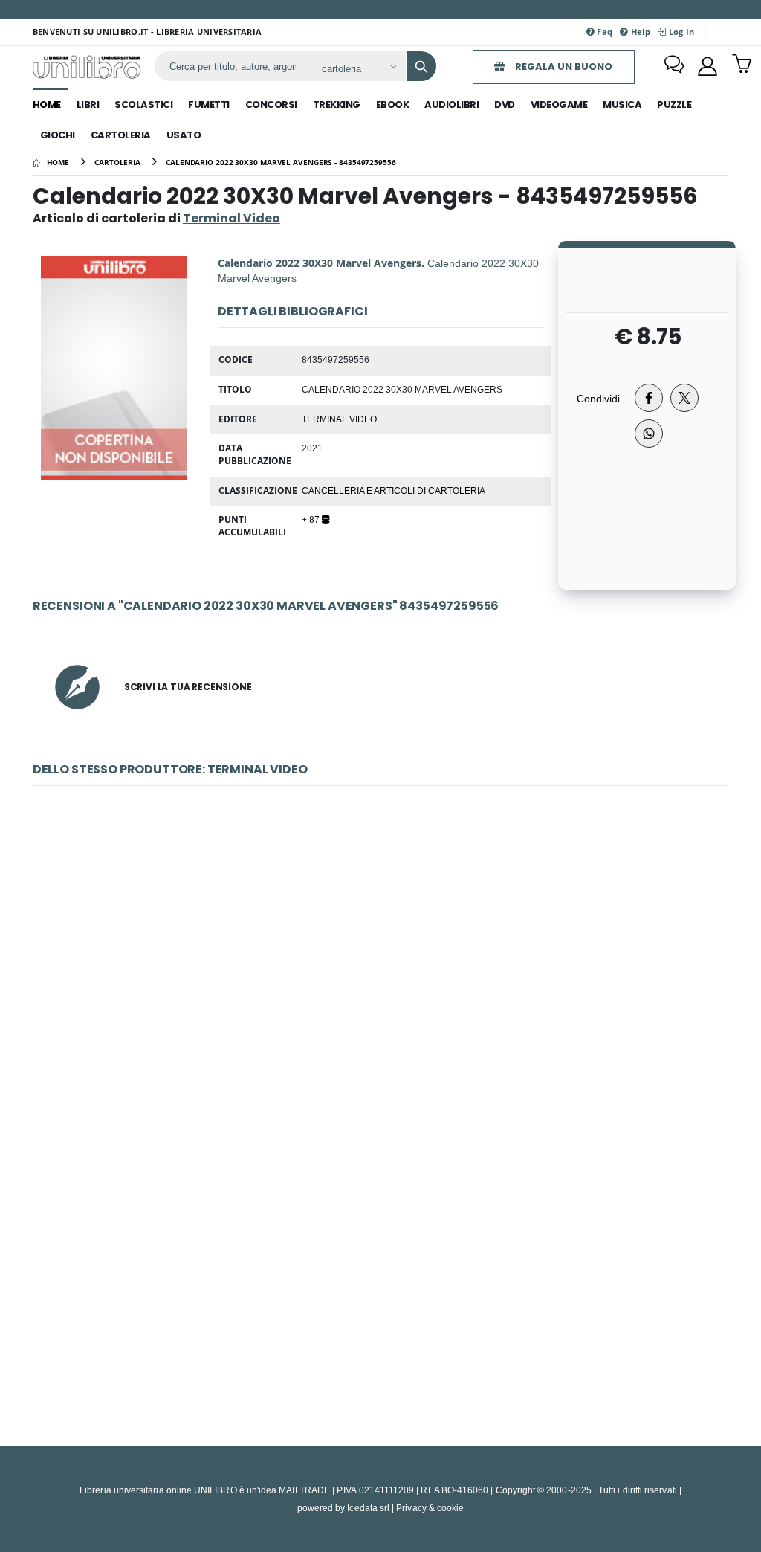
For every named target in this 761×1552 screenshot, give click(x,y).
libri (88, 104)
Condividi (598, 398)
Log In (680, 31)
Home (47, 104)
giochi (57, 135)
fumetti (209, 104)
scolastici (143, 104)
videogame (559, 104)
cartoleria (121, 135)
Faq (603, 31)
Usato (183, 135)
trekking (336, 104)
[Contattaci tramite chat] (674, 66)
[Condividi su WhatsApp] (649, 433)
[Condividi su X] (684, 398)
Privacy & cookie (430, 1507)
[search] (421, 66)
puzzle (674, 104)
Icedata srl (368, 1507)
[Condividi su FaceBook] (649, 398)
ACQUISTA (387, 1069)
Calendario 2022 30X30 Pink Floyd (380, 963)
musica (622, 104)
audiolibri (451, 104)
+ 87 (312, 519)
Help (639, 31)
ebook (392, 104)
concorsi (271, 104)
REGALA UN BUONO (562, 66)
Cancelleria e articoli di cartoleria (393, 490)
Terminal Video (339, 419)
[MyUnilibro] (707, 66)
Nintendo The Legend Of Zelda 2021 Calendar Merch (381, 1270)
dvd (504, 104)
